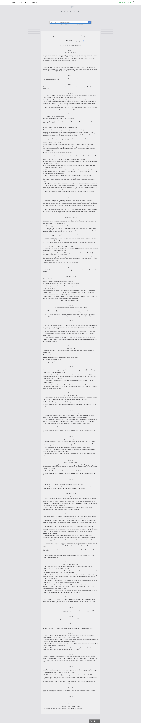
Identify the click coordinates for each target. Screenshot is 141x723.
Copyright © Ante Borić (70, 718)
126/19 (72, 217)
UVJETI (20, 2)
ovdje (92, 36)
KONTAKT (35, 2)
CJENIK (27, 2)
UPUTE (14, 2)
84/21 (75, 217)
